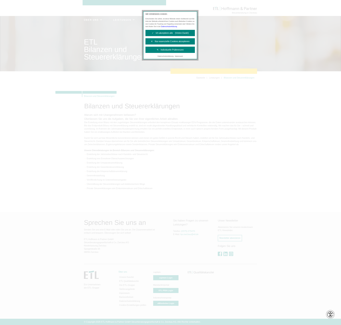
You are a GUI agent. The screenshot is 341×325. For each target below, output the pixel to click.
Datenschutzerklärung (169, 26)
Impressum (179, 56)
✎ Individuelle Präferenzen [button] (170, 50)
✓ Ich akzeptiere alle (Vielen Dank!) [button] (170, 33)
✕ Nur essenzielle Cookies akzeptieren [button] (170, 41)
